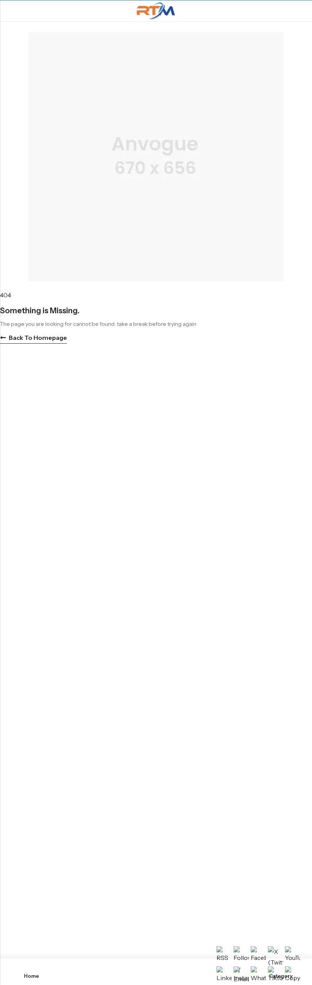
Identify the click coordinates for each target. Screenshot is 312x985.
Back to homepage (38, 337)
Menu (8, 11)
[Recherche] (303, 10)
